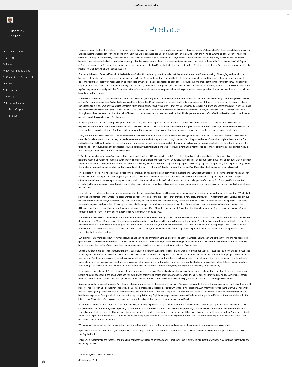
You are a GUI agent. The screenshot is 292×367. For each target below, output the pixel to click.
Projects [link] (10, 83)
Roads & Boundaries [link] (16, 102)
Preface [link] (13, 115)
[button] (288, 14)
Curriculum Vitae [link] (14, 51)
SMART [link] (10, 57)
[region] (146, 5)
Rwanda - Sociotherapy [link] (18, 70)
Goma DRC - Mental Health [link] (20, 76)
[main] (165, 29)
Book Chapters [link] (17, 109)
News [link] (9, 64)
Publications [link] (12, 89)
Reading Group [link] (13, 96)
